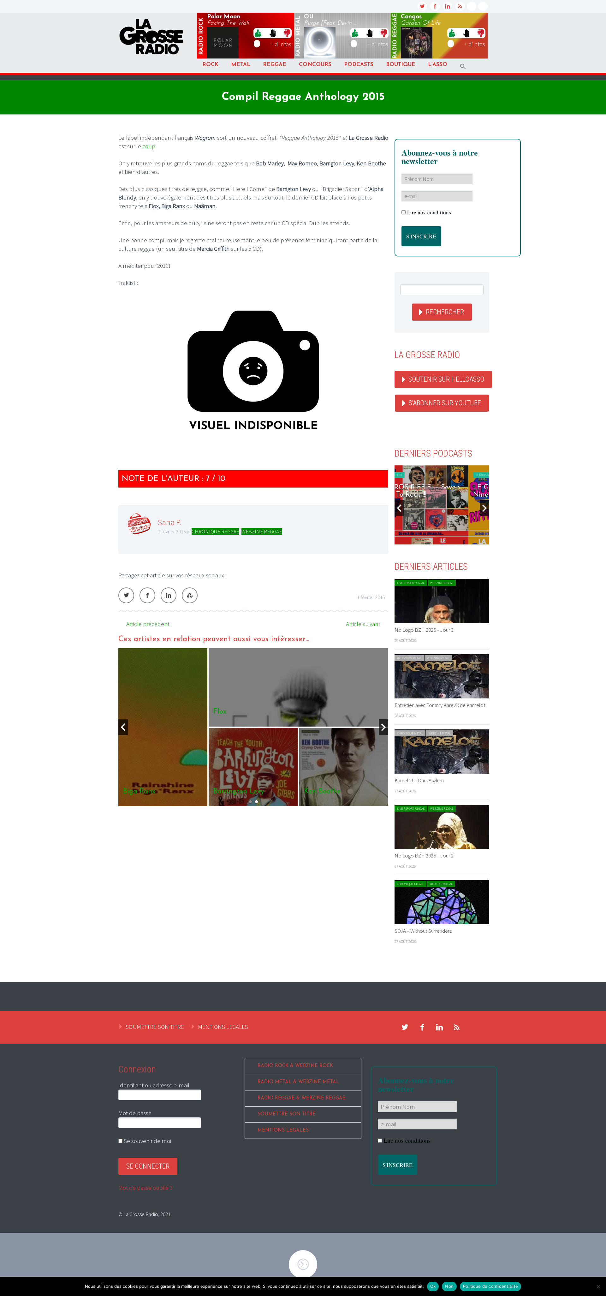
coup (148, 146)
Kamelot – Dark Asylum (419, 780)
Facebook (147, 595)
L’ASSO (437, 64)
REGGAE (274, 64)
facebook (435, 6)
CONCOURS (315, 64)
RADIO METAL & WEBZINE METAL (298, 1082)
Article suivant (363, 624)
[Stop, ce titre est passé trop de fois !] (273, 33)
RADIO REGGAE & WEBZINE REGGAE (302, 1098)
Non (449, 1286)
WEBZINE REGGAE (261, 531)
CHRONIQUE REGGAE (215, 531)
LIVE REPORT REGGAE (411, 583)
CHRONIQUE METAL (410, 733)
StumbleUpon (190, 595)
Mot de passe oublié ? (145, 1187)
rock (201, 36)
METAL (240, 64)
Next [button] (383, 727)
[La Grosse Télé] (471, 6)
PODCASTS (358, 64)
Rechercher (445, 312)
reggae (395, 36)
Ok (433, 1286)
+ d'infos (280, 44)
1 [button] (250, 802)
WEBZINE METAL (438, 658)
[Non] (598, 1286)
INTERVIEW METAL (409, 658)
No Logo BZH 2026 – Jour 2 (424, 855)
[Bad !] (287, 33)
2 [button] (256, 802)
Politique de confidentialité (490, 1286)
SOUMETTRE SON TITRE (155, 1026)
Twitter (126, 595)
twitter (422, 6)
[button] (463, 66)
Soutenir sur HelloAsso (446, 379)
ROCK (210, 64)
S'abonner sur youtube (445, 403)
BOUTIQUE (400, 64)
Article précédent (147, 624)
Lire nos (429, 212)
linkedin (447, 6)
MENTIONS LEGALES (223, 1026)
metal (298, 36)
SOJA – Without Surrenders (423, 930)
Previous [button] (123, 727)
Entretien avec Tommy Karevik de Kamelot (440, 705)
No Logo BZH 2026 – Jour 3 (424, 629)
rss (460, 6)
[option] (253, 727)
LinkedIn (168, 595)
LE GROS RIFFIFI (412, 475)
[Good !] (258, 33)
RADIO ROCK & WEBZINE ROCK (295, 1066)
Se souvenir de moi (146, 1141)
